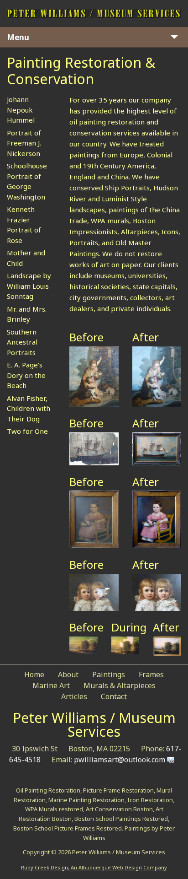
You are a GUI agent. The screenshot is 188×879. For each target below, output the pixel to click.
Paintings (108, 674)
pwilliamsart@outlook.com (119, 760)
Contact (114, 696)
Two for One (27, 431)
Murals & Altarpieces (120, 685)
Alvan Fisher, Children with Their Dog (28, 408)
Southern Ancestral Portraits (22, 342)
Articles (74, 696)
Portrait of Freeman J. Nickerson (24, 143)
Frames (151, 674)
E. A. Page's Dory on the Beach (26, 375)
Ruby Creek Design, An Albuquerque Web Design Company (94, 867)
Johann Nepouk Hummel (21, 109)
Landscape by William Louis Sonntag (29, 286)
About (68, 674)
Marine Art (51, 685)
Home (34, 674)
